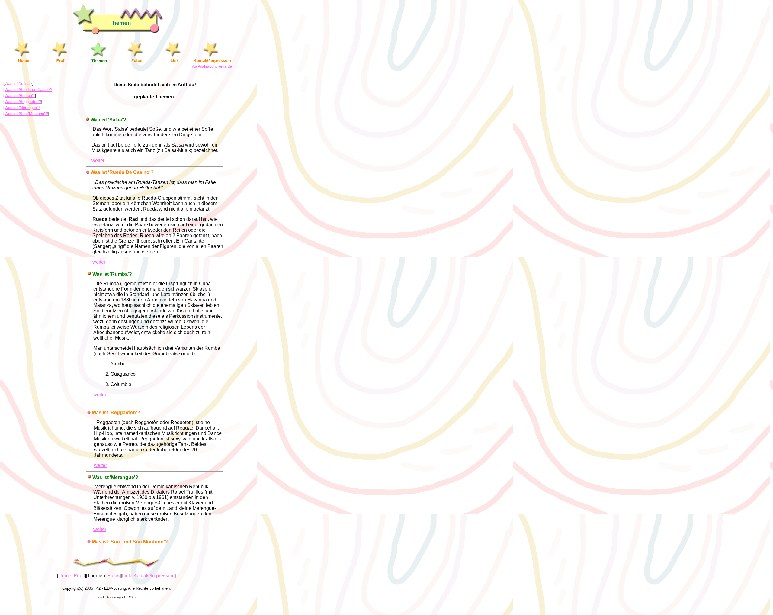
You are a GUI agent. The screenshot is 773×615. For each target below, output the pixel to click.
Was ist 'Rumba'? (20, 95)
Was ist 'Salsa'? (18, 83)
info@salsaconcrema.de (211, 66)
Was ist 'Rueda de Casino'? (28, 89)
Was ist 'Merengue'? (22, 107)
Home (64, 575)
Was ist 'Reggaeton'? (23, 101)
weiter (97, 160)
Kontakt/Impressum (154, 575)
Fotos (113, 575)
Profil (79, 575)
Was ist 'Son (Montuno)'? (26, 113)
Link (126, 575)
